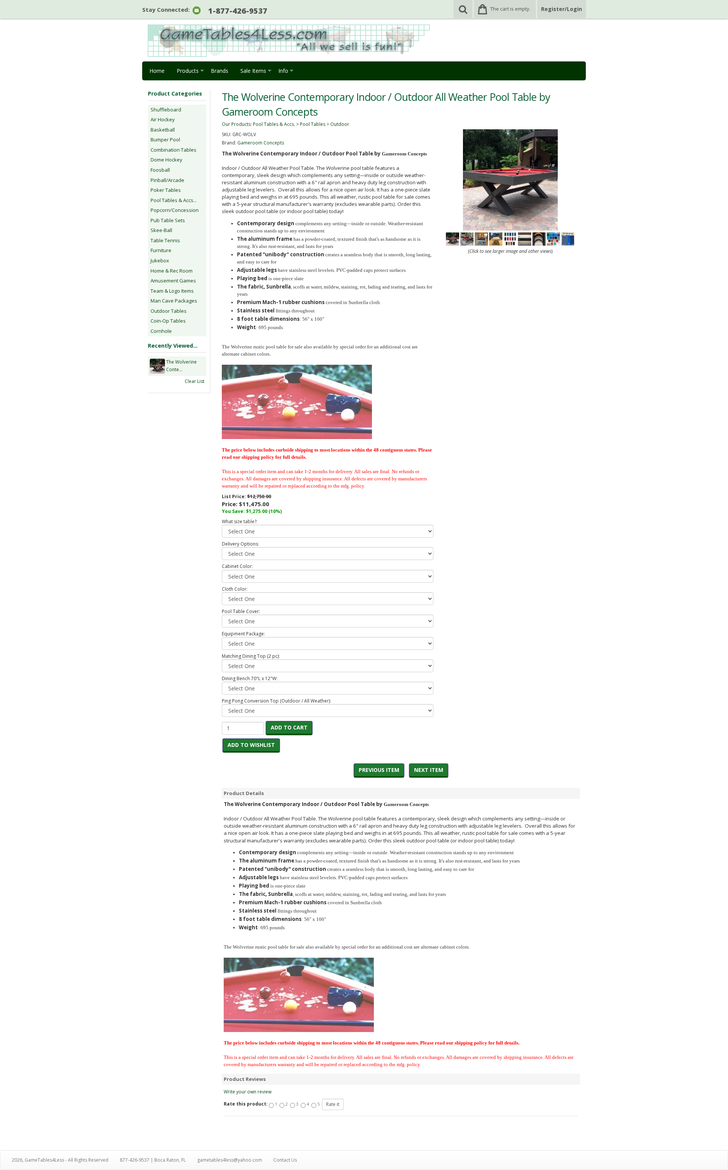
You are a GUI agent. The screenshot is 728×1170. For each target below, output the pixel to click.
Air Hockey (163, 119)
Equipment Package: (243, 633)
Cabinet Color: (237, 566)
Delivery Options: (240, 544)
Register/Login (561, 9)
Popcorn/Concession (175, 210)
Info (283, 70)
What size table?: (239, 521)
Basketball (163, 129)
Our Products (236, 124)
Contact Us (285, 1160)
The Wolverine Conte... (181, 366)
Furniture (161, 250)
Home (157, 70)
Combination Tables (173, 149)
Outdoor (339, 124)
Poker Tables (166, 190)
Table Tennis (165, 240)
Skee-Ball (161, 230)
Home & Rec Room (172, 270)
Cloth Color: (235, 589)
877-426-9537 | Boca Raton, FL (153, 1160)
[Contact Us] (197, 10)
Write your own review (247, 1091)
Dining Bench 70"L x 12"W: (250, 678)
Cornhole (161, 331)
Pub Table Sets (168, 220)
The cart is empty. (510, 8)
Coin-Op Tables (168, 320)
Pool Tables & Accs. (274, 124)
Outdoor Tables (169, 310)
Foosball (160, 169)
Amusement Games (173, 280)
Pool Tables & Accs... (174, 200)
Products (188, 70)
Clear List (194, 381)
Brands (219, 70)
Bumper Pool (165, 139)
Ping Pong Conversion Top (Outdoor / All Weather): (276, 701)
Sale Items (253, 70)
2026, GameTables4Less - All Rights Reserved (60, 1160)
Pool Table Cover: (241, 611)
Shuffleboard (166, 109)
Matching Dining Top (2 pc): (251, 656)
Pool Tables (312, 124)
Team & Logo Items (172, 290)
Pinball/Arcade (167, 180)
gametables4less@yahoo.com (229, 1160)
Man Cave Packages (174, 300)
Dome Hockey (166, 159)
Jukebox (160, 260)
